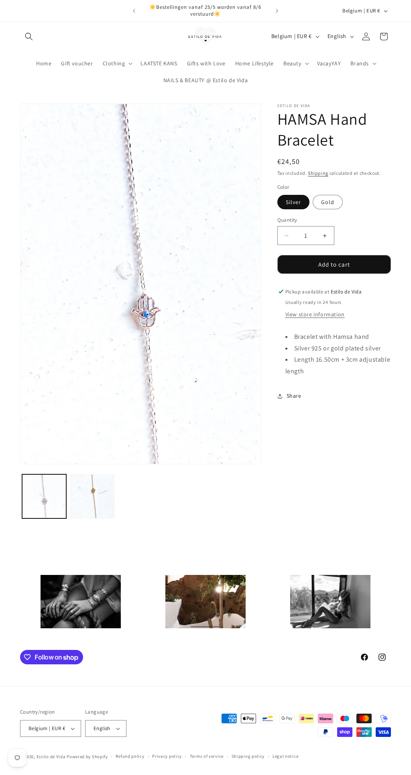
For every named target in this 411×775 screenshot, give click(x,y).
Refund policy (130, 756)
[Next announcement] (277, 10)
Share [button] (294, 395)
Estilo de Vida (52, 756)
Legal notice (285, 756)
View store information (315, 314)
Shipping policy (248, 756)
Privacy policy (167, 756)
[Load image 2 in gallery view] (92, 496)
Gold (327, 202)
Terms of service (207, 756)
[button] (29, 36)
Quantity (287, 220)
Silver (293, 202)
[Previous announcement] (134, 10)
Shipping (318, 173)
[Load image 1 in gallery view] (44, 496)
